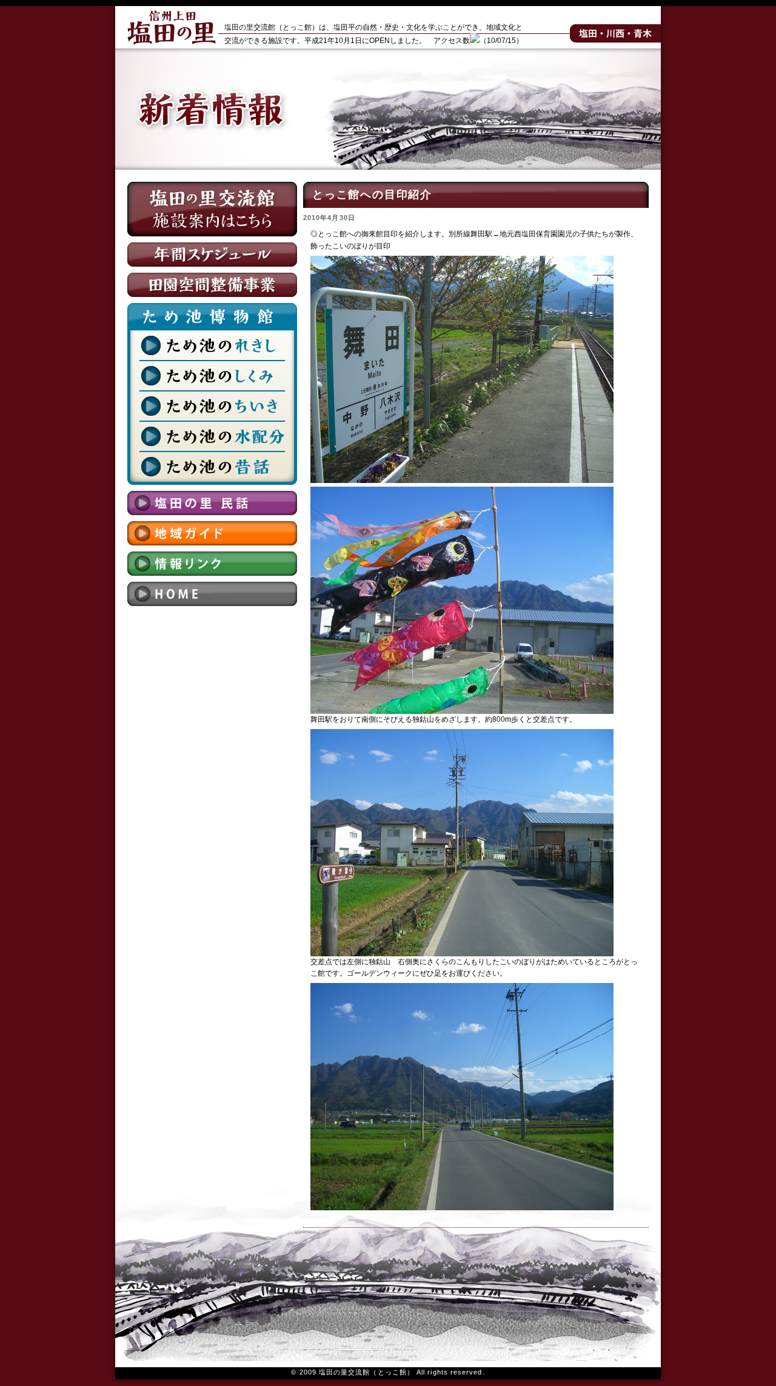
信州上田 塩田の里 (171, 27)
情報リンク (212, 563)
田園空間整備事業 (212, 285)
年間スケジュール (212, 254)
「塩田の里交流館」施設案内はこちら (212, 209)
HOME (212, 594)
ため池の (212, 345)
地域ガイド (212, 533)
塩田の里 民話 (212, 503)
